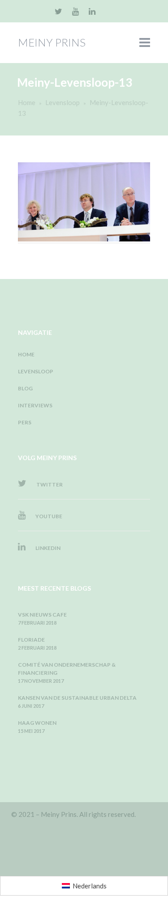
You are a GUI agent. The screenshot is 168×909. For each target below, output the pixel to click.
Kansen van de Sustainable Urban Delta (77, 697)
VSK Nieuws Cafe (42, 614)
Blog (25, 388)
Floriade (31, 639)
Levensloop (62, 102)
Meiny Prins (52, 42)
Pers (24, 422)
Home (26, 102)
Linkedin (47, 548)
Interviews (35, 405)
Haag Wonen (37, 722)
